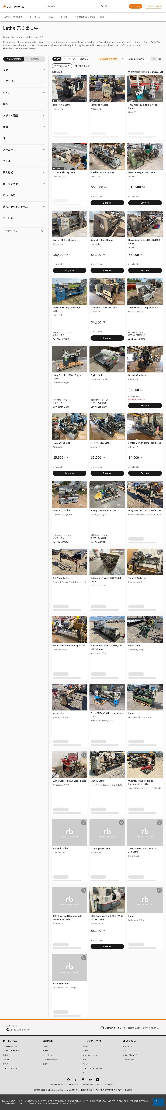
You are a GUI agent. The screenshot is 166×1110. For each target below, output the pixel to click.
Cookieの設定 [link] (108, 1084)
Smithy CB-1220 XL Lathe (103, 510)
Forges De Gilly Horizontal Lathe (144, 442)
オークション (34, 17)
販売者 (45, 1051)
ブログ (5, 1064)
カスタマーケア (128, 1046)
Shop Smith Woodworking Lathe (69, 645)
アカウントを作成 (153, 6)
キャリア (6, 1059)
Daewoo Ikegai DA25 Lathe (141, 172)
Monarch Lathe (60, 848)
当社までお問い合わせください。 (143, 1027)
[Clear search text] (102, 6)
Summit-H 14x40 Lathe (102, 239)
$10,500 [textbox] (135, 187)
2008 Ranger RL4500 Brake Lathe (69, 780)
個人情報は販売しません (90, 1084)
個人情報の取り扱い (57, 1084)
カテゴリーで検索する (13, 17)
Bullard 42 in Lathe (137, 375)
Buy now (107, 202)
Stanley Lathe (97, 780)
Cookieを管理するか (33, 1103)
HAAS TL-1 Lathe (61, 510)
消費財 (85, 1051)
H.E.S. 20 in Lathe (61, 442)
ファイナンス (47, 1055)
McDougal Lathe (61, 983)
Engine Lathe (97, 375)
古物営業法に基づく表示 (85, 17)
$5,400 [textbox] (58, 255)
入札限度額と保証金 (50, 1059)
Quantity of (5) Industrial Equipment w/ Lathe (140, 782)
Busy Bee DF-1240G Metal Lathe (144, 510)
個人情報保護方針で (55, 1103)
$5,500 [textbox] (58, 457)
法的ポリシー (73, 1084)
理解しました (158, 1102)
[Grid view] (154, 59)
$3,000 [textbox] (96, 255)
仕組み (50, 17)
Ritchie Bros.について (10, 1046)
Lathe (131, 713)
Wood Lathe (134, 645)
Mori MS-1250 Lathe (101, 442)
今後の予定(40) (14, 59)
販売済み (35, 59)
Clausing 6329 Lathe (100, 848)
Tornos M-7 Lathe (62, 104)
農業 (84, 1059)
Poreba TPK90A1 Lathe (102, 172)
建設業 (85, 1046)
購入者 (45, 1046)
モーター (86, 1064)
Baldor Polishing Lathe (64, 172)
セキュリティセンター (11, 1068)
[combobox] (135, 59)
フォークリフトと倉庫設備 (92, 1068)
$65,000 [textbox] (97, 187)
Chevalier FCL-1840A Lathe (104, 307)
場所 (102, 17)
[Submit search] (106, 6)
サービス (64, 17)
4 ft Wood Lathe (61, 577)
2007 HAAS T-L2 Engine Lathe (143, 307)
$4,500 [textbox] (96, 322)
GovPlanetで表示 (61, 339)
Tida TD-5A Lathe (137, 577)
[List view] (160, 59)
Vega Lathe (58, 713)
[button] (108, 59)
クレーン (86, 1073)
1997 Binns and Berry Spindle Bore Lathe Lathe (67, 917)
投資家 (5, 1055)
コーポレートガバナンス (11, 1051)
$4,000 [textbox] (134, 390)
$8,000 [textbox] (96, 931)
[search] (42, 231)
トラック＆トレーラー (91, 1055)
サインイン (135, 6)
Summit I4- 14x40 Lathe (64, 239)
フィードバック (128, 1059)
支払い (45, 1064)
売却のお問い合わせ (130, 1055)
